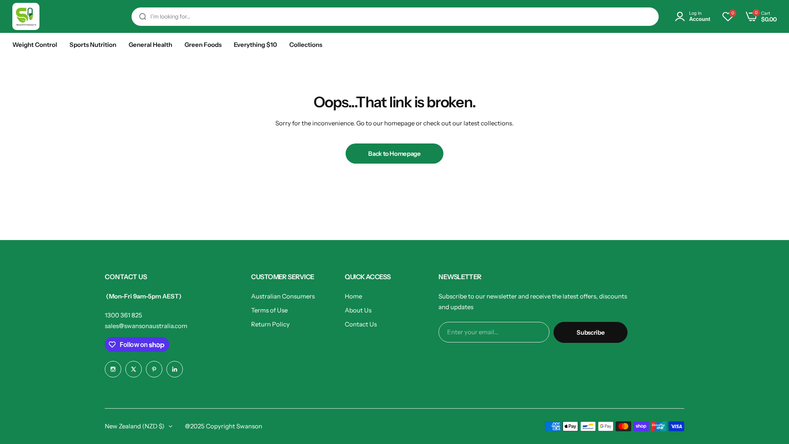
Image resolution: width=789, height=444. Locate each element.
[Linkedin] (174, 369)
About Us (358, 310)
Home (353, 296)
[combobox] (395, 16)
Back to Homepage (394, 153)
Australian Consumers (283, 296)
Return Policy (270, 324)
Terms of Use (269, 310)
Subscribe (590, 332)
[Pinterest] (154, 369)
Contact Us (361, 324)
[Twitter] (133, 369)
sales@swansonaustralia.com (146, 326)
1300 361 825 (123, 315)
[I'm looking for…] (143, 16)
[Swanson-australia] (25, 16)
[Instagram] (113, 369)
